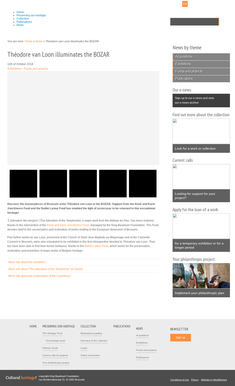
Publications (24, 21)
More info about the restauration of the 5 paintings (39, 276)
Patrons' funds (50, 348)
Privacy (195, 379)
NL (173, 4)
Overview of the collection (94, 340)
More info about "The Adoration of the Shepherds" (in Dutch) (45, 269)
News (20, 25)
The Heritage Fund (52, 333)
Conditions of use (179, 379)
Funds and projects (36, 68)
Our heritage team (55, 340)
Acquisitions (184, 57)
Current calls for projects (55, 355)
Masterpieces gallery (91, 333)
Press (155, 4)
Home (20, 12)
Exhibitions (14, 68)
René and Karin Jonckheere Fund (68, 225)
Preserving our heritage (31, 15)
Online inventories (90, 355)
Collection (23, 18)
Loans (84, 348)
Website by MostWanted (214, 379)
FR (179, 4)
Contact (144, 4)
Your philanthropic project (55, 362)
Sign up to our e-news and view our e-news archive (193, 99)
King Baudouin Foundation (94, 11)
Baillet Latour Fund (96, 246)
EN (185, 4)
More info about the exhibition (26, 262)
